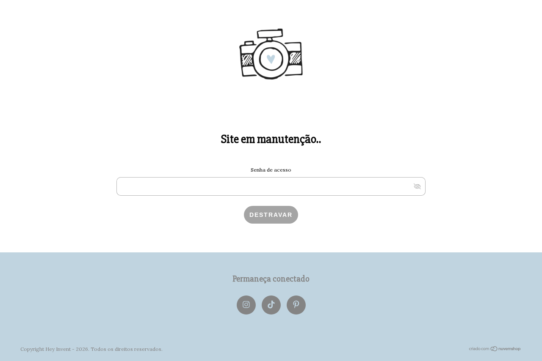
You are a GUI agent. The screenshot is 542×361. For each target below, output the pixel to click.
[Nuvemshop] (495, 349)
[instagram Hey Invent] (246, 305)
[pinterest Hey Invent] (296, 305)
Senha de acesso (271, 170)
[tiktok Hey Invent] (271, 305)
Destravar (271, 214)
